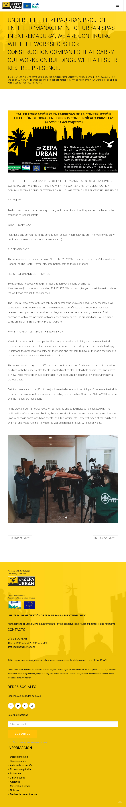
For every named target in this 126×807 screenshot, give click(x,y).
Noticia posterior (105, 538)
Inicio (11, 77)
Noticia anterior (20, 538)
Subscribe (22, 734)
